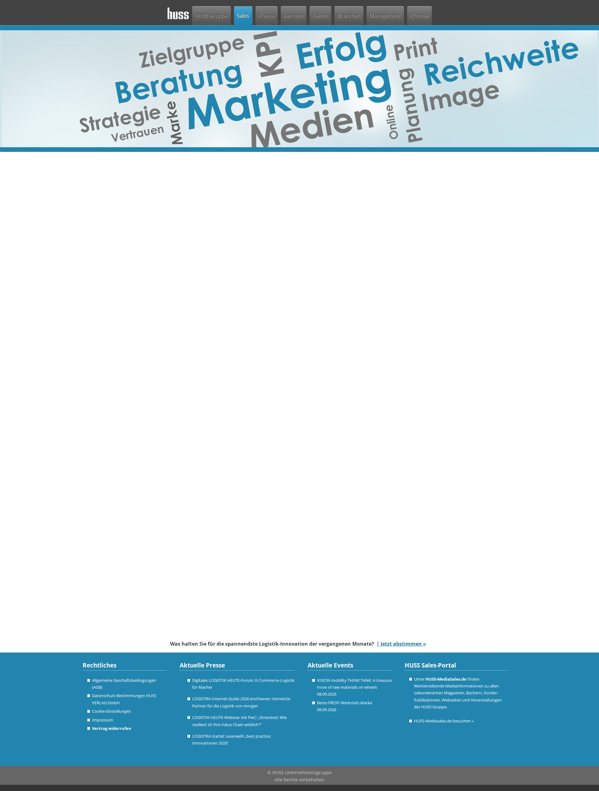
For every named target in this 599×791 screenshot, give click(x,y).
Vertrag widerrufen (111, 728)
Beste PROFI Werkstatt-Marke (344, 703)
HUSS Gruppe (211, 15)
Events (320, 15)
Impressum (102, 720)
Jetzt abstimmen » (403, 643)
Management (385, 15)
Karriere (293, 15)
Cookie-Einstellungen (111, 711)
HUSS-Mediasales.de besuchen (444, 721)
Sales (243, 15)
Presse (267, 15)
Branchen (349, 15)
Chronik (419, 15)
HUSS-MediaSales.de (446, 679)
